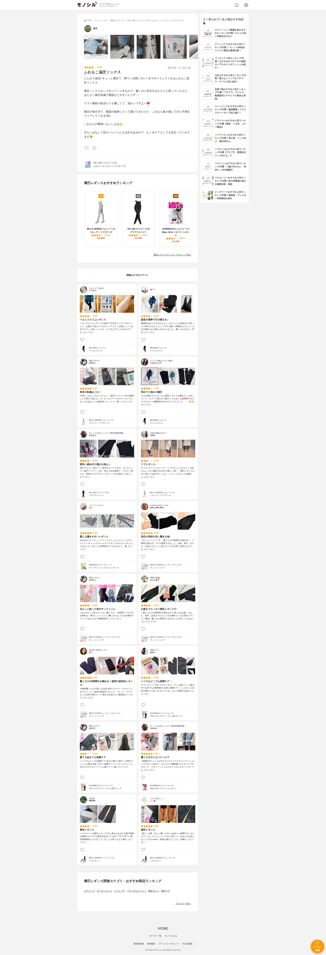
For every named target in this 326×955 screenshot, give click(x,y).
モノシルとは (171, 935)
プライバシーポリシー (169, 943)
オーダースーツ (104, 891)
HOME (163, 928)
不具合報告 (187, 943)
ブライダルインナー (137, 891)
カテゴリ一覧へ (183, 903)
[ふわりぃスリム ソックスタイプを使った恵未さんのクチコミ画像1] (96, 47)
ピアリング (89, 891)
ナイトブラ (119, 891)
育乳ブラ (165, 891)
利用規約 (151, 943)
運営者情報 (138, 943)
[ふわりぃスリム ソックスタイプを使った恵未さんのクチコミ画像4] (175, 47)
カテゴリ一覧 (155, 935)
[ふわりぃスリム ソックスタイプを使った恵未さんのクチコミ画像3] (148, 47)
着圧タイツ (153, 891)
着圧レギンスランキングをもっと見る (172, 255)
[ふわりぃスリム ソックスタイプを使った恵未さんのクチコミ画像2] (122, 47)
